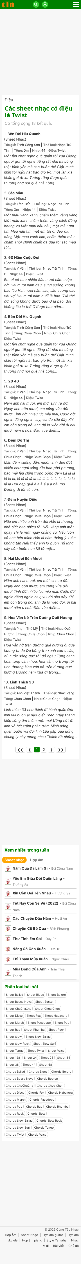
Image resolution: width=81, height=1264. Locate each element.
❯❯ (61, 749)
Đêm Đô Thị (18, 440)
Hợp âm (36, 860)
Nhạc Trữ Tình (58, 204)
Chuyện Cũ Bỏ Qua (29, 928)
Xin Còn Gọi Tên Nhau (32, 893)
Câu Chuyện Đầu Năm (32, 918)
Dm (26, 150)
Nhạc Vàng (66, 693)
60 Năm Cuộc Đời (23, 257)
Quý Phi (51, 939)
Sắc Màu (15, 193)
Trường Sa (20, 885)
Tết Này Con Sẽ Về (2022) (35, 903)
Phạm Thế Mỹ (27, 628)
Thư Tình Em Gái (27, 938)
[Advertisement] (40, 52)
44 (43, 150)
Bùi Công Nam (62, 868)
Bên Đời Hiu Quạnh (23, 134)
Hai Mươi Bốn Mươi (25, 558)
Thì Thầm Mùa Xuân (30, 959)
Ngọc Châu (60, 959)
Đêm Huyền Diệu (22, 499)
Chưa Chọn (32, 333)
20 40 (13, 381)
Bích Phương (59, 929)
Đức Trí (55, 949)
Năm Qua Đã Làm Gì (30, 868)
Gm (16, 209)
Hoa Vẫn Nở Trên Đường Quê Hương (40, 617)
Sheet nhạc (14, 860)
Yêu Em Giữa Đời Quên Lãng (37, 878)
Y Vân (21, 268)
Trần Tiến (23, 204)
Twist (61, 150)
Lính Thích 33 (22, 682)
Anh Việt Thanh (28, 693)
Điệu (9, 99)
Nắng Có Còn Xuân (29, 949)
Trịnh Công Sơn (28, 145)
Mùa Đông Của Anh (30, 969)
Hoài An (61, 918)
